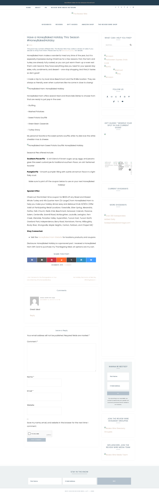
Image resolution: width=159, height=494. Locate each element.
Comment (32, 341)
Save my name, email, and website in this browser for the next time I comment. (57, 424)
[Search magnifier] (130, 45)
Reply (32, 315)
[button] (118, 147)
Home (92, 491)
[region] (118, 155)
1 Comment (68, 265)
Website (30, 405)
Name (30, 377)
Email (30, 391)
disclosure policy (68, 50)
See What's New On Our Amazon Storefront (79, 3)
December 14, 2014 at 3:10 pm (50, 299)
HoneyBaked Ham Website (50, 237)
